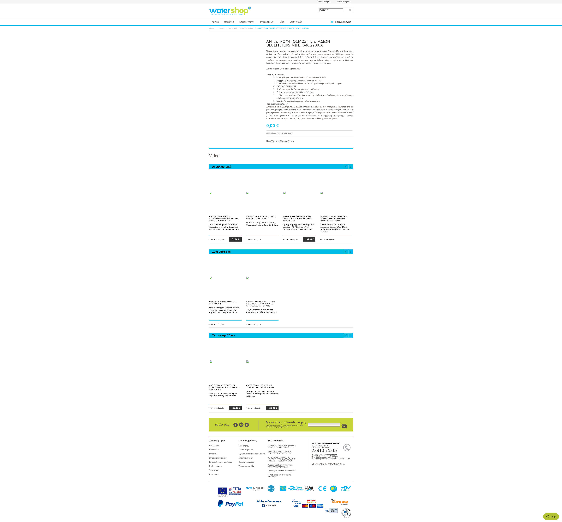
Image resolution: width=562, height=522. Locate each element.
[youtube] (241, 424)
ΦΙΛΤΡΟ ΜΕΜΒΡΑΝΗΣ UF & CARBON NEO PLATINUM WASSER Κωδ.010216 (333, 218)
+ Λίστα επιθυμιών (216, 239)
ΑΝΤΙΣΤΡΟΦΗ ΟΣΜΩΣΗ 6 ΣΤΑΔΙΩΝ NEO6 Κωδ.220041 (260, 386)
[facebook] (235, 424)
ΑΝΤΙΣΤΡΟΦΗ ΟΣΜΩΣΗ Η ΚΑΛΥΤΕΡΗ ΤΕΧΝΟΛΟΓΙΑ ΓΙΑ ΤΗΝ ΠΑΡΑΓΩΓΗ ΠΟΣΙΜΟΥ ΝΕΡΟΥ (281, 459)
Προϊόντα (229, 21)
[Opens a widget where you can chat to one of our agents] (551, 517)
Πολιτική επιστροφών (247, 462)
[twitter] (246, 424)
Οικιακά (221, 28)
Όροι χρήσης (244, 446)
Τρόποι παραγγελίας (247, 466)
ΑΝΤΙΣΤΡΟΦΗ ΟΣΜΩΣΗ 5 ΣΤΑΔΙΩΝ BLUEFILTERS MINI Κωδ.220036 (283, 28)
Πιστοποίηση (214, 450)
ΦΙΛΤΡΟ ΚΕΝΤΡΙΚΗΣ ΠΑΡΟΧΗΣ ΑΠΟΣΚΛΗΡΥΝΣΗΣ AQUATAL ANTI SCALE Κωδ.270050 (261, 303)
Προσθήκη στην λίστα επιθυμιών (280, 141)
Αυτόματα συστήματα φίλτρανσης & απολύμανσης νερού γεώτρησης (282, 446)
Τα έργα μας (214, 470)
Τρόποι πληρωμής (246, 450)
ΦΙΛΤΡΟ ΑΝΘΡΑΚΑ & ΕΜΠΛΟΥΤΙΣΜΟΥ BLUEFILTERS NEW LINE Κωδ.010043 (224, 218)
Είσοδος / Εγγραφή (343, 2)
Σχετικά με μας (267, 21)
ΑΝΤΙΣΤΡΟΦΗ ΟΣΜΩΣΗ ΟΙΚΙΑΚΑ (241, 28)
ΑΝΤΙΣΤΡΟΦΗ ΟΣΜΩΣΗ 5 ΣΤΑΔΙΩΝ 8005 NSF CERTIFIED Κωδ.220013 (224, 387)
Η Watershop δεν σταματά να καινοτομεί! (279, 476)
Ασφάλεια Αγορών (246, 458)
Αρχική (215, 21)
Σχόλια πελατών (215, 466)
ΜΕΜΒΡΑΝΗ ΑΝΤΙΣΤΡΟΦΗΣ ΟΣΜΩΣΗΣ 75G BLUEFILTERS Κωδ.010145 (297, 218)
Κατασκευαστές (246, 21)
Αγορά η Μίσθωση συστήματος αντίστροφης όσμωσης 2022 (280, 466)
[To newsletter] (344, 426)
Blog (282, 21)
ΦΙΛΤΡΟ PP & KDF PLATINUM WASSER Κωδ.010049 (260, 217)
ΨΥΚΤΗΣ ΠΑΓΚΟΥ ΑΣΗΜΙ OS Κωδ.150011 (223, 302)
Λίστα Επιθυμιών (324, 2)
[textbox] (331, 9)
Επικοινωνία (296, 21)
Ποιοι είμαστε (214, 446)
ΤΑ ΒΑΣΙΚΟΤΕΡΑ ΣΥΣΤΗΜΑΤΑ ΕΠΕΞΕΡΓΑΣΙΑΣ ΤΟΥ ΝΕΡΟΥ (279, 452)
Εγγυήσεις (213, 454)
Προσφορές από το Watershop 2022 (282, 471)
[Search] (350, 10)
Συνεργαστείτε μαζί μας (218, 458)
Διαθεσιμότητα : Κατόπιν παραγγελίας (279, 133)
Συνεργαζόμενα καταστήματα (220, 462)
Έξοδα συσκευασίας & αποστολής (252, 454)
